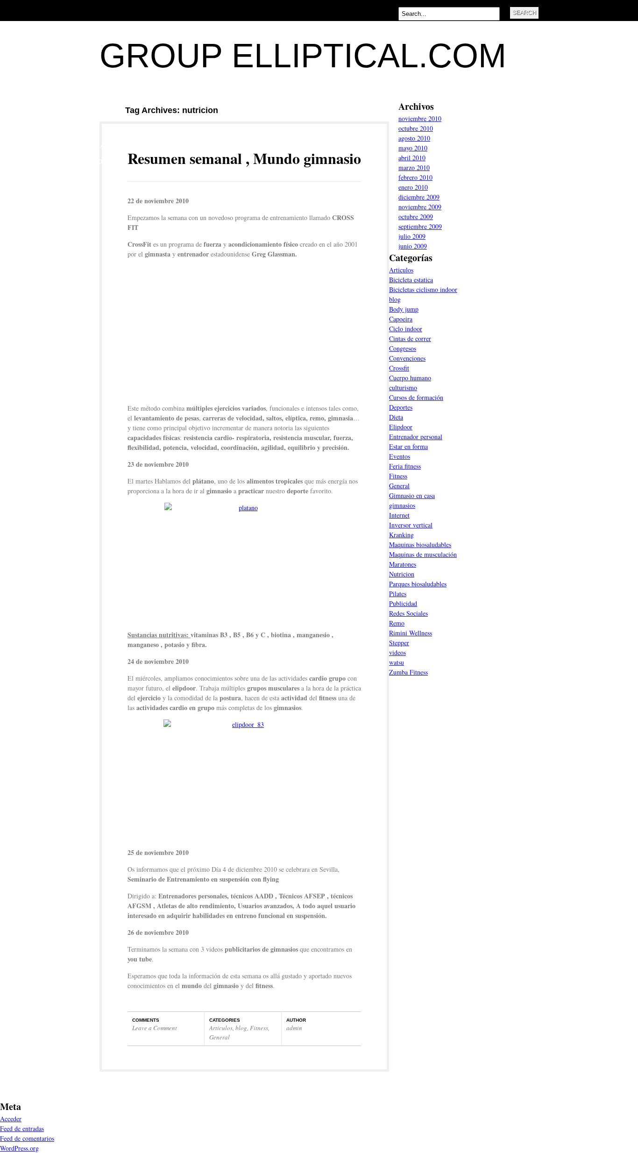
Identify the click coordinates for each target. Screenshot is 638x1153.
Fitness (259, 1028)
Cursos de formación (416, 397)
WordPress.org (19, 1148)
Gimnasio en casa (412, 495)
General (219, 1037)
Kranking (401, 534)
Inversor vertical (410, 524)
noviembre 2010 (419, 118)
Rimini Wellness (410, 632)
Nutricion (401, 573)
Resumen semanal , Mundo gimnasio (244, 158)
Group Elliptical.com (302, 55)
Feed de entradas (22, 1128)
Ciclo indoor (405, 328)
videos (397, 652)
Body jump (403, 309)
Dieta (396, 417)
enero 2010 (413, 187)
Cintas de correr (410, 338)
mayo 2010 (412, 147)
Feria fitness (405, 466)
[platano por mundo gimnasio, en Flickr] (244, 563)
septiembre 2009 (420, 226)
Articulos (221, 1028)
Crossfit (399, 367)
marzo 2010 (414, 167)
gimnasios (402, 505)
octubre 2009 (415, 216)
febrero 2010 (415, 177)
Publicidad (403, 603)
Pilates (397, 593)
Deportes (400, 407)
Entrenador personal (415, 436)
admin (294, 1028)
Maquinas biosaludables (420, 544)
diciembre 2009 (419, 196)
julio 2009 (411, 236)
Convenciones (407, 358)
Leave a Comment (154, 1028)
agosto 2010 (414, 138)
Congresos (402, 348)
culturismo (403, 387)
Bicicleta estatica (411, 279)
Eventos (399, 456)
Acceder (10, 1118)
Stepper (399, 642)
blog (241, 1028)
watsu (396, 662)
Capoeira (400, 318)
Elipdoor (400, 426)
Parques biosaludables (418, 583)
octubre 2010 (415, 128)
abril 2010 (411, 157)
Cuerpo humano (410, 377)
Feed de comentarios (27, 1138)
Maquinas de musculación (423, 554)
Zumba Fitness (408, 672)
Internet (399, 515)
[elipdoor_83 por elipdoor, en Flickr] (244, 779)
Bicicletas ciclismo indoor (423, 289)
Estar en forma (408, 446)
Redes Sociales (408, 613)
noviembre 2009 (419, 206)
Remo (396, 623)
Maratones (402, 564)
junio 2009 (412, 246)
